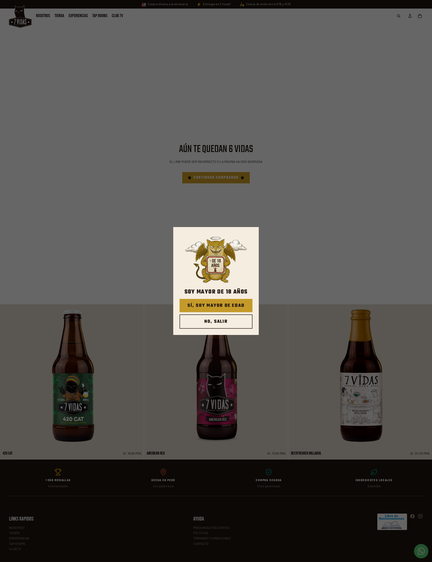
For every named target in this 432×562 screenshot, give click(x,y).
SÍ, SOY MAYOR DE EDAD (216, 305)
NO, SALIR (216, 321)
